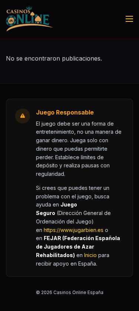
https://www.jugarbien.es (73, 230)
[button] (90, 255)
